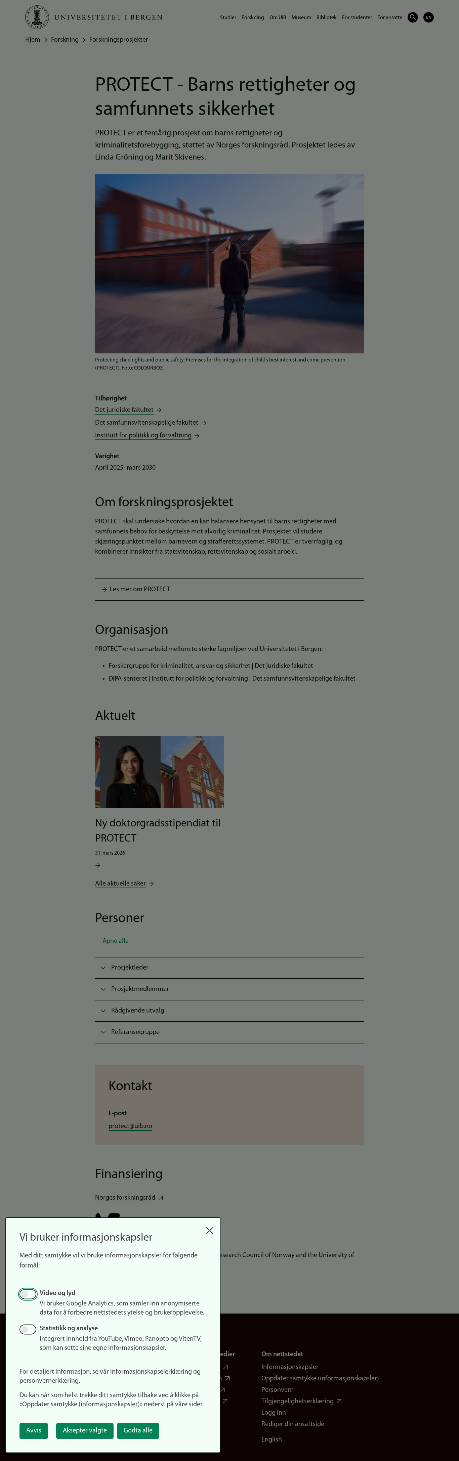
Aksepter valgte (85, 1430)
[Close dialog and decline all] (210, 1227)
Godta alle (138, 1430)
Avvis (33, 1430)
